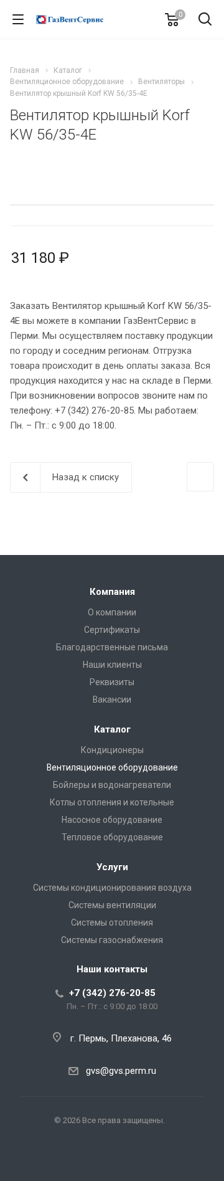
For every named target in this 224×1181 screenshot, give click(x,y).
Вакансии (112, 699)
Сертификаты (112, 630)
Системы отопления (112, 922)
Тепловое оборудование (112, 837)
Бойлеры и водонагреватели (112, 785)
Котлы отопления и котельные (112, 802)
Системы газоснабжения (112, 940)
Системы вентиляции (112, 905)
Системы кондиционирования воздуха (112, 888)
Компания (112, 591)
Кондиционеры (112, 750)
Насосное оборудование (112, 820)
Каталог (112, 729)
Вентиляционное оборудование (112, 767)
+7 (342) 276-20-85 (112, 992)
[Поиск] (205, 20)
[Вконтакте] (112, 1159)
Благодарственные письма (112, 647)
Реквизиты (112, 682)
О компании (112, 612)
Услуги (112, 867)
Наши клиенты (112, 665)
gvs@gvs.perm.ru (121, 1070)
